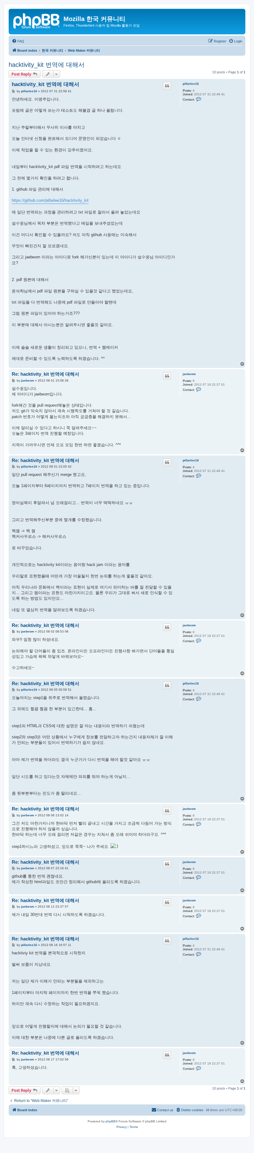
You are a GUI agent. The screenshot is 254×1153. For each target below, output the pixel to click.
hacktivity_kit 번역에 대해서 (47, 64)
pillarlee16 (191, 83)
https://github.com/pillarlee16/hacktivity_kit (50, 200)
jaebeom (189, 374)
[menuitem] (18, 41)
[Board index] (37, 20)
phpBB (111, 1121)
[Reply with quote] (167, 85)
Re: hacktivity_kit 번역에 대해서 (45, 374)
